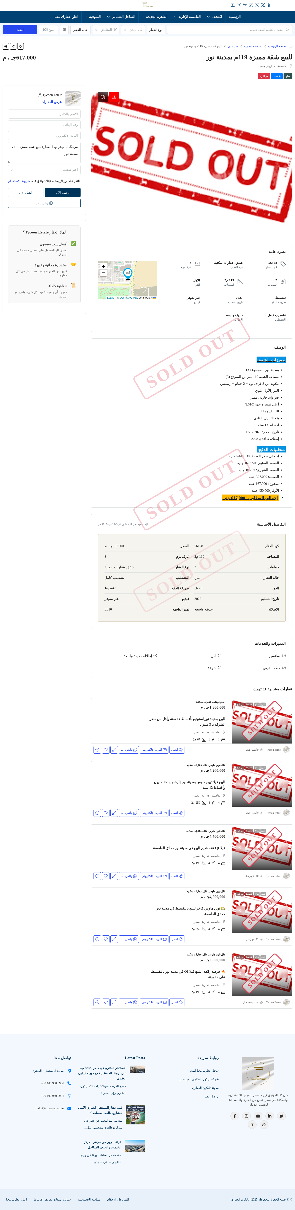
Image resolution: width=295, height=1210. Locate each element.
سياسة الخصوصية (89, 1199)
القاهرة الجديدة (156, 17)
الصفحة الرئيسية (277, 46)
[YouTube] (258, 1116)
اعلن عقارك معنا (66, 17)
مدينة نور (233, 46)
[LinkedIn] (269, 1116)
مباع (288, 76)
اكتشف (217, 17)
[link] (262, 721)
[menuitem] (30, 5)
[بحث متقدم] (64, 29)
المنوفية (95, 17)
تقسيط (277, 76)
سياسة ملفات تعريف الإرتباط (52, 1199)
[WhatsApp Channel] (264, 1124)
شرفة (212, 668)
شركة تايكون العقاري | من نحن (199, 1079)
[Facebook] (234, 1116)
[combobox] (133, 29)
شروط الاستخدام (19, 181)
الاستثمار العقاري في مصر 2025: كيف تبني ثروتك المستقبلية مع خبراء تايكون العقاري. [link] (102, 1073)
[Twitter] (281, 1116)
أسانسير (275, 656)
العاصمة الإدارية (189, 17)
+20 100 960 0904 (52, 1083)
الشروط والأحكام (118, 1199)
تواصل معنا (212, 1096)
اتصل (174, 749)
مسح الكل (48, 29)
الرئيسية (235, 17)
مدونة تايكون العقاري (205, 1087)
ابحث (20, 29)
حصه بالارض (272, 668)
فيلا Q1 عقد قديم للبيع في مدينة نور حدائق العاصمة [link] (189, 848)
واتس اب (42, 203)
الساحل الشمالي (123, 17)
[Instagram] (246, 1116)
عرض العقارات (51, 102)
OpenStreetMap (129, 297)
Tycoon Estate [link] (273, 749)
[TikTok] (252, 1124)
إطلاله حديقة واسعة (138, 656)
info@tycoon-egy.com (50, 1108)
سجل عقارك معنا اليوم (204, 1070)
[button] (20, 46)
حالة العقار (80, 29)
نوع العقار (156, 29)
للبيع (263, 704)
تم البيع (264, 76)
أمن (213, 656)
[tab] (114, 97)
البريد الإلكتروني (152, 749)
